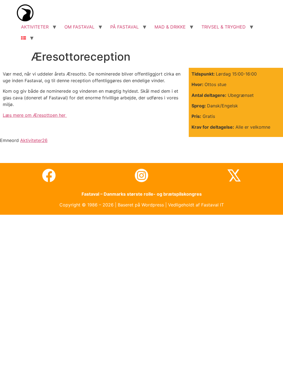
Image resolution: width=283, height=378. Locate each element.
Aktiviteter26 (34, 140)
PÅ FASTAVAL (124, 27)
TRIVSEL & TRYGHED (223, 27)
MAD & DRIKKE (170, 27)
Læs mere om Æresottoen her (35, 115)
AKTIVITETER (35, 27)
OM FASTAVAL (79, 27)
